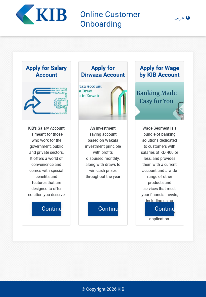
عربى (180, 17)
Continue (51, 208)
